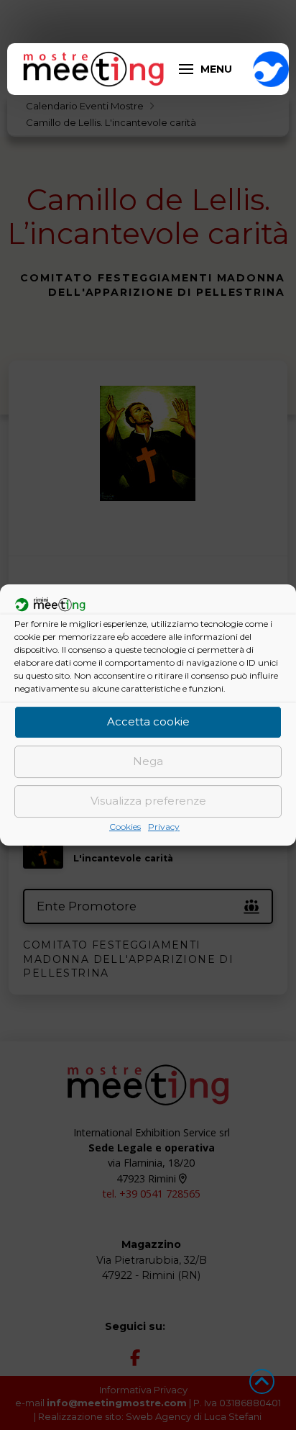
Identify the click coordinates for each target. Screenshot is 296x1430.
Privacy (164, 826)
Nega (148, 761)
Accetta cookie (148, 721)
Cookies (125, 826)
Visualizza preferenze (148, 800)
